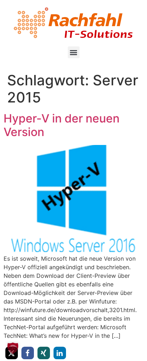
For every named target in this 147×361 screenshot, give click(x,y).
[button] (74, 52)
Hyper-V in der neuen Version (62, 125)
